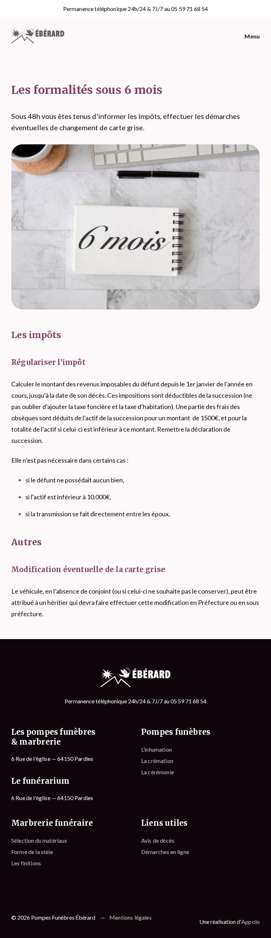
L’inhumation (156, 749)
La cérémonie (157, 772)
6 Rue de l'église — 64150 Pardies (52, 758)
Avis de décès (157, 840)
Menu (252, 36)
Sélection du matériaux (39, 840)
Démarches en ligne (165, 851)
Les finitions (26, 863)
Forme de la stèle (32, 851)
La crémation (157, 760)
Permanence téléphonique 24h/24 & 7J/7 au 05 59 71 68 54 (135, 8)
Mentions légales (130, 917)
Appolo (250, 921)
